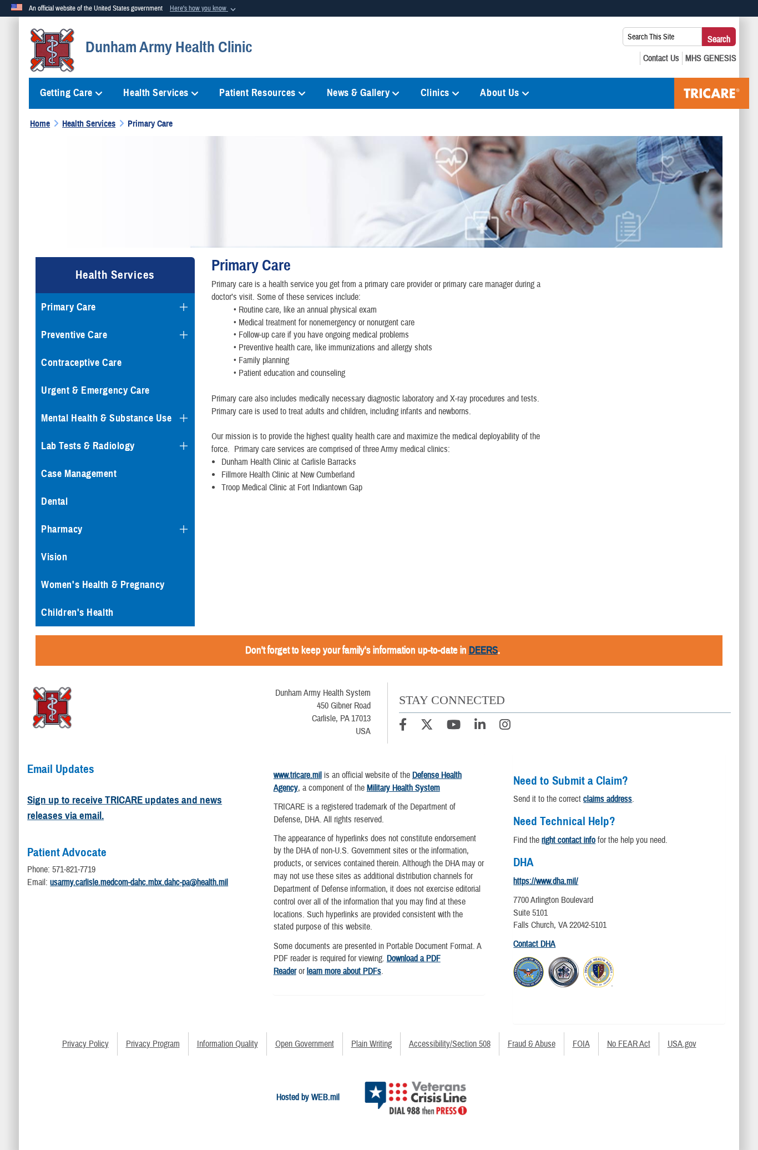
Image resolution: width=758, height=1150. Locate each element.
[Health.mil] (563, 970)
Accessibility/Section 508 (450, 1043)
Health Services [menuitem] (155, 93)
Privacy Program (153, 1043)
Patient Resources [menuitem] (257, 93)
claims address (607, 799)
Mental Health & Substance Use (106, 418)
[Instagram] (505, 726)
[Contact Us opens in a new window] (661, 58)
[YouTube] (454, 726)
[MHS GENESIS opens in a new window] (710, 58)
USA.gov (682, 1043)
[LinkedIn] (480, 726)
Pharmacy (61, 529)
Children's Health (77, 612)
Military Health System (403, 788)
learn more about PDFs (344, 971)
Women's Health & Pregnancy (103, 585)
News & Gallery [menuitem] (358, 93)
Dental (54, 501)
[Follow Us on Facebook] (403, 726)
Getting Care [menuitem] (66, 93)
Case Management (79, 474)
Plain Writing (371, 1043)
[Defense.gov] (528, 970)
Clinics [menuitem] (435, 93)
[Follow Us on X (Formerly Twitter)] (427, 726)
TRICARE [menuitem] (711, 93)
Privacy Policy (85, 1043)
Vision (54, 557)
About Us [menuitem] (499, 93)
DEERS (483, 650)
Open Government (304, 1043)
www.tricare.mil (298, 775)
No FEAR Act (628, 1043)
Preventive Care (74, 335)
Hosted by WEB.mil (308, 1097)
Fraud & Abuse (531, 1043)
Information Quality (227, 1043)
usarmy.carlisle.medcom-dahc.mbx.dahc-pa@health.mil (139, 882)
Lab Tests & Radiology (88, 446)
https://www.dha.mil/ (545, 881)
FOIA (581, 1043)
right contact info (568, 840)
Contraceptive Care (81, 362)
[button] (204, 8)
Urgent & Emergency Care (95, 390)
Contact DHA (534, 944)
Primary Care (68, 307)
